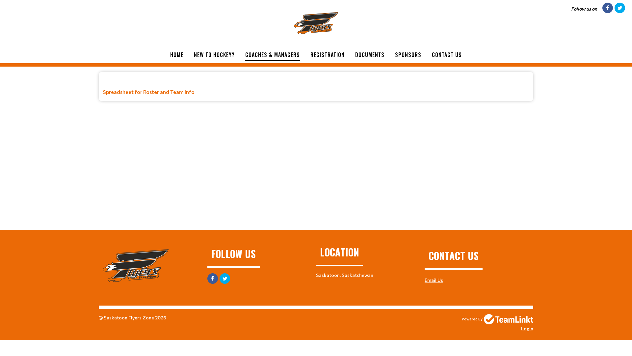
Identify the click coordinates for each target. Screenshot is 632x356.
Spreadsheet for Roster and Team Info (149, 92)
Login (527, 328)
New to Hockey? (214, 55)
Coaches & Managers (272, 55)
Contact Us (447, 55)
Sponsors (408, 55)
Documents (369, 55)
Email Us (434, 280)
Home (176, 55)
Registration (327, 55)
